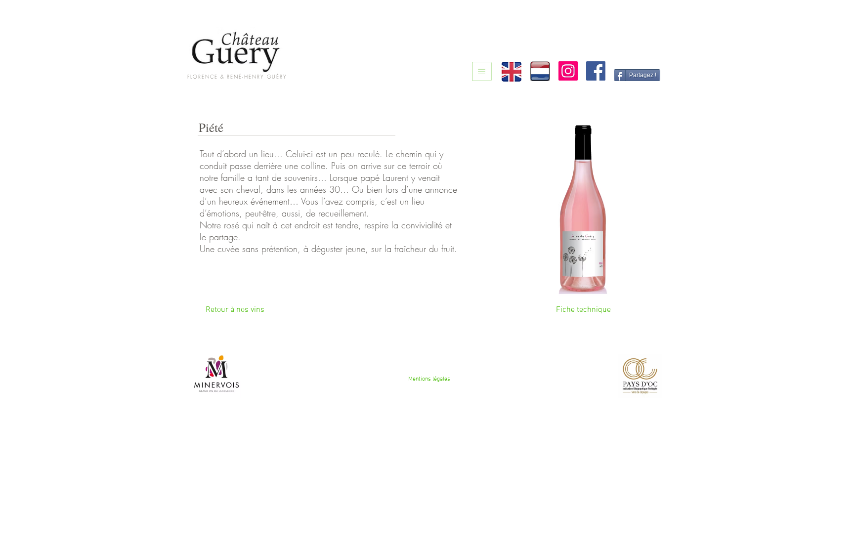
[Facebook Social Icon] (595, 71)
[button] (583, 310)
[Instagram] (568, 71)
